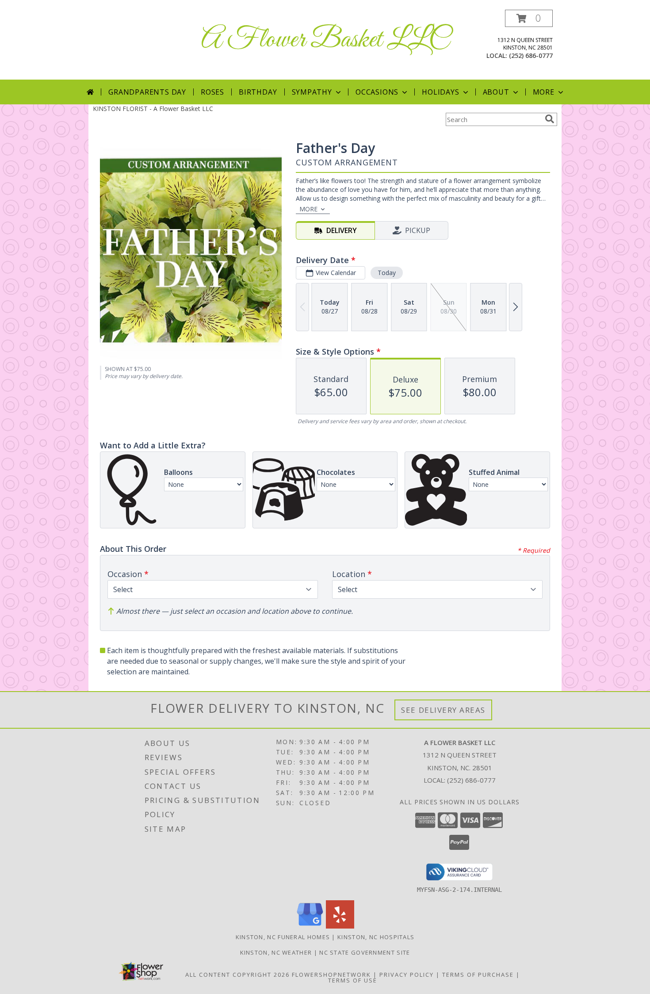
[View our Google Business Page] (310, 926)
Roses (212, 92)
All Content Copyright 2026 (237, 975)
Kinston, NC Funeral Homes (283, 937)
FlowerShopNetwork (331, 975)
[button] (529, 18)
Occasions (377, 92)
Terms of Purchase (478, 975)
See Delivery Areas (443, 710)
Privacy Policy (406, 975)
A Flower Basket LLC (325, 40)
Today (387, 272)
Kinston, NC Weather (276, 952)
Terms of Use (352, 980)
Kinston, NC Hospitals (375, 937)
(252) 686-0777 (531, 55)
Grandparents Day (147, 92)
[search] (550, 119)
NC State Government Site (364, 952)
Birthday (258, 92)
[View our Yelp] (340, 926)
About (496, 92)
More (543, 92)
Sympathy (312, 92)
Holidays (440, 92)
